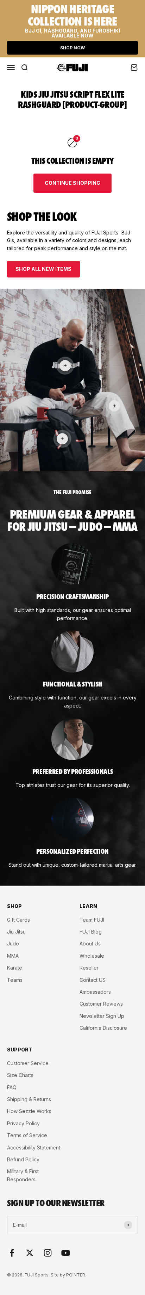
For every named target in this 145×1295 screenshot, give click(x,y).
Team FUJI (92, 920)
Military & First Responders (23, 1175)
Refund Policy (23, 1159)
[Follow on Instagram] (47, 1253)
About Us (90, 943)
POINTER (75, 1275)
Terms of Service (27, 1135)
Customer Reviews (101, 1004)
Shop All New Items (43, 269)
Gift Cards (18, 920)
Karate (14, 968)
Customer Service (28, 1063)
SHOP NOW (72, 47)
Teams (15, 980)
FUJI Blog (91, 932)
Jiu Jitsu (16, 932)
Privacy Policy (23, 1123)
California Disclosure (103, 1028)
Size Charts (20, 1075)
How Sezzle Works (29, 1111)
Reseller (89, 968)
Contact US (93, 980)
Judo (13, 943)
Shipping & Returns (29, 1099)
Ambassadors (95, 992)
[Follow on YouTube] (65, 1253)
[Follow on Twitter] (29, 1253)
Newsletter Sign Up (102, 1016)
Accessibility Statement (33, 1147)
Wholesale (92, 956)
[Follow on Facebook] (12, 1253)
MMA (13, 956)
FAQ (12, 1087)
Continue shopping (72, 183)
